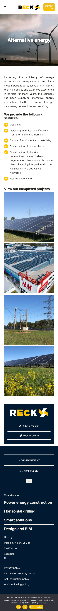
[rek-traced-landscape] (29, 4)
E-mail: (22, 460)
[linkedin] (29, 481)
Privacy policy (36, 607)
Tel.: (21, 470)
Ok (18, 607)
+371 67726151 (31, 470)
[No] (54, 602)
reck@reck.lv (33, 460)
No (25, 607)
